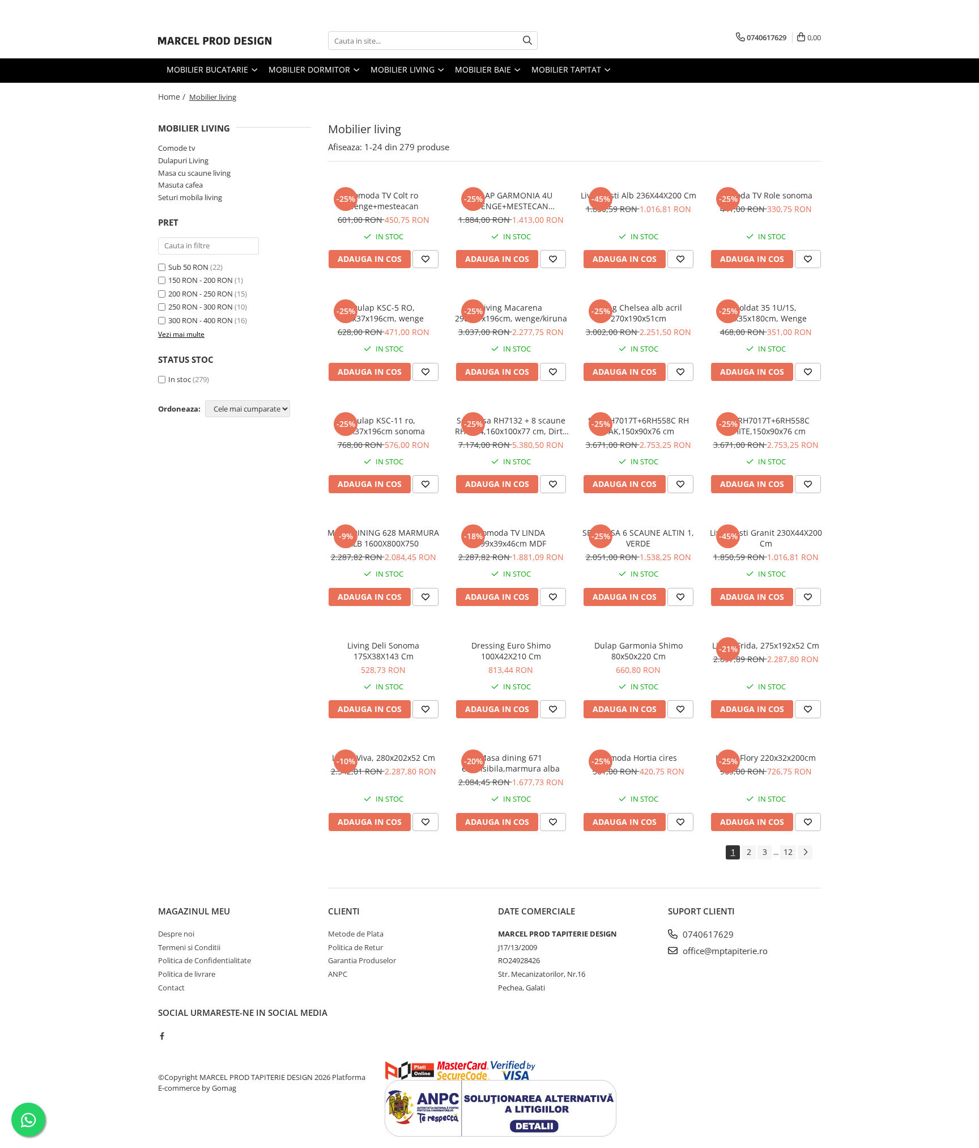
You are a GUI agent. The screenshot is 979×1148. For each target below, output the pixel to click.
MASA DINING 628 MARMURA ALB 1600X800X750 (383, 538)
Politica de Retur (355, 947)
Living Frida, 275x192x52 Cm (765, 645)
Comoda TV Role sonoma (765, 195)
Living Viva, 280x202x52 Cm (383, 757)
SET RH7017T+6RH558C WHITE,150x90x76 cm (766, 426)
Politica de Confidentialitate (204, 960)
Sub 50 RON (188, 267)
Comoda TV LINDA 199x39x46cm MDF (511, 538)
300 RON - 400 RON (200, 320)
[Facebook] (161, 1036)
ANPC (337, 974)
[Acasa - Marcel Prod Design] (214, 41)
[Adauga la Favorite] (425, 259)
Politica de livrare (186, 974)
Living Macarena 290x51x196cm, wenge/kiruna (511, 313)
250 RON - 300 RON (200, 307)
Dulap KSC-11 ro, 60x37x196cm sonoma (383, 426)
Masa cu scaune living (194, 173)
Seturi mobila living (190, 197)
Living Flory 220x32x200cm (766, 757)
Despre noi (176, 934)
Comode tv (176, 148)
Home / (173, 96)
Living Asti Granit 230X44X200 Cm (766, 538)
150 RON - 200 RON (200, 280)
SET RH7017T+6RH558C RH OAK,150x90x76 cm (638, 426)
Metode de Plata (356, 934)
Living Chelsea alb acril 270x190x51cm (638, 313)
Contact (171, 987)
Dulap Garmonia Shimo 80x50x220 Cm (638, 651)
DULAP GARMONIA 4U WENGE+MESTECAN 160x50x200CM (511, 200)
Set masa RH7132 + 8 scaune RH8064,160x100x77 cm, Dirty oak (511, 426)
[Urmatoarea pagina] (805, 852)
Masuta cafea (180, 185)
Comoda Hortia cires (638, 757)
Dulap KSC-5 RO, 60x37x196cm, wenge (383, 313)
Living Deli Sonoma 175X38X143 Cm (383, 651)
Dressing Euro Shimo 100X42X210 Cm (511, 651)
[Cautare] (527, 40)
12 (788, 851)
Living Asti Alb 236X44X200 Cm (638, 195)
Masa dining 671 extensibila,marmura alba (511, 763)
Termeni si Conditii (189, 947)
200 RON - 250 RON (200, 294)
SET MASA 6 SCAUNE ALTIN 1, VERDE (638, 538)
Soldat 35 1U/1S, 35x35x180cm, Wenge (766, 313)
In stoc (179, 379)
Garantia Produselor (362, 960)
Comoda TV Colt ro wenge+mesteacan (383, 200)
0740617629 (707, 934)
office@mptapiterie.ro (724, 950)
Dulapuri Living (183, 160)
